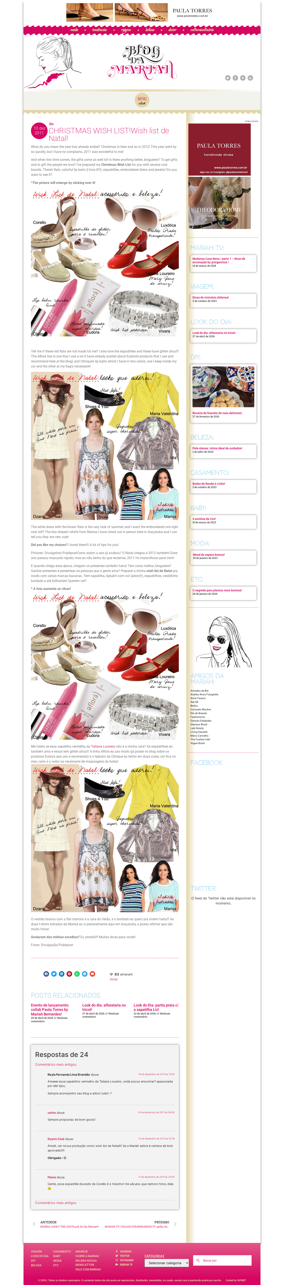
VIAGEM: (202, 286)
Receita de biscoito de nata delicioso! (217, 413)
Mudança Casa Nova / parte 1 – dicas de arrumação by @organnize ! (219, 260)
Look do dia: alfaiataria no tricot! (214, 333)
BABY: (198, 508)
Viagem (36, 1251)
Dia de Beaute (198, 713)
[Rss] (250, 78)
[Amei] (112, 974)
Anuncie (81, 1251)
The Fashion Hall (200, 739)
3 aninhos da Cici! (204, 519)
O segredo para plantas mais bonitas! (217, 590)
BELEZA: (202, 437)
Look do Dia (39, 1256)
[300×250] (219, 174)
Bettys (194, 705)
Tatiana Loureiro (103, 746)
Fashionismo (197, 716)
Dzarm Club (56, 1139)
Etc (51, 124)
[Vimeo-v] (243, 78)
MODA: (200, 543)
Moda (57, 1260)
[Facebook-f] (235, 78)
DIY (33, 1260)
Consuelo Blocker (200, 709)
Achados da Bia (199, 690)
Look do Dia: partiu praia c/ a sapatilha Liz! (156, 1007)
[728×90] (142, 21)
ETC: (196, 579)
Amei (114, 979)
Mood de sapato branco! (209, 554)
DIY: (195, 357)
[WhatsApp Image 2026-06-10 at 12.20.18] (219, 228)
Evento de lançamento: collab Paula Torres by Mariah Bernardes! (50, 1009)
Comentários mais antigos (55, 1064)
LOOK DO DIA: (211, 321)
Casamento (62, 1251)
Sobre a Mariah (87, 1256)
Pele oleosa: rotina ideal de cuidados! (217, 448)
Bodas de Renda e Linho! (209, 483)
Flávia (52, 1177)
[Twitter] (228, 78)
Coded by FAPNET (236, 1280)
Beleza (36, 1265)
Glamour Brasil (198, 724)
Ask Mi (194, 701)
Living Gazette (198, 731)
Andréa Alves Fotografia (204, 694)
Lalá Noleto (197, 728)
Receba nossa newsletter (86, 1262)
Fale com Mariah (88, 1269)
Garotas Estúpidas (200, 720)
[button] (46, 974)
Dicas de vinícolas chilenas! (211, 297)
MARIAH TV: (207, 247)
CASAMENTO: (209, 472)
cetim (52, 1112)
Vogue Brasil (197, 743)
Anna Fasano (198, 698)
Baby (57, 1256)
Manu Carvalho (199, 735)
